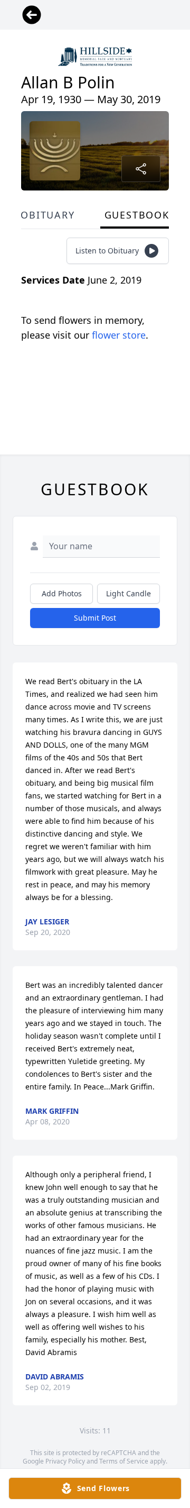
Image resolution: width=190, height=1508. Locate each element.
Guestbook (136, 214)
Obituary (47, 214)
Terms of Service (123, 1461)
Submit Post (95, 618)
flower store (119, 335)
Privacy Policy (65, 1461)
